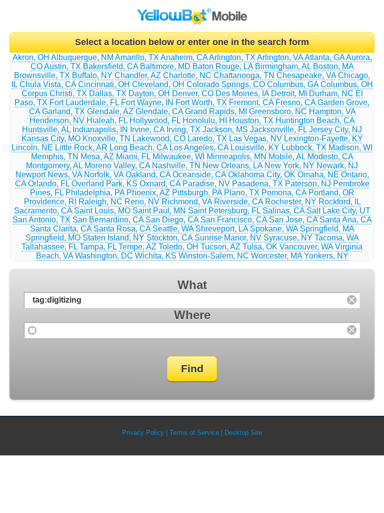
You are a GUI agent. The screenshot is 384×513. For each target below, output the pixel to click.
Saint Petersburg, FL (224, 210)
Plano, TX (242, 192)
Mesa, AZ (97, 156)
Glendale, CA (159, 111)
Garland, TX (63, 111)
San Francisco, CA (233, 219)
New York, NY (289, 165)
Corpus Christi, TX (54, 93)
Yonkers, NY (326, 255)
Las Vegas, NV (255, 138)
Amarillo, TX (137, 57)
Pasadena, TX (257, 183)
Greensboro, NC (278, 111)
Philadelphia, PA (95, 192)
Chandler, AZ (137, 75)
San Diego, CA (172, 219)
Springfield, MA (327, 228)
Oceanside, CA (199, 174)
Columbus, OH (346, 84)
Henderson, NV (57, 120)
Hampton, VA (332, 111)
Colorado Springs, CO (225, 84)
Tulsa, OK (260, 246)
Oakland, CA (148, 174)
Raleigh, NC (100, 201)
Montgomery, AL (54, 165)
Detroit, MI (289, 93)
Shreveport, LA (222, 228)
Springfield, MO (53, 237)
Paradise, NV (206, 183)
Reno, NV (142, 201)
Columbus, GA (292, 84)
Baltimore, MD (165, 66)
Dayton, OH (149, 93)
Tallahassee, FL (50, 246)
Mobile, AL (287, 156)
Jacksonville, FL (278, 129)
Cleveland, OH (158, 84)
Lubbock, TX (304, 147)
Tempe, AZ (137, 246)
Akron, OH (31, 57)
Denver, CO (193, 93)
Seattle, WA (173, 228)
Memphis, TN (54, 156)
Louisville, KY (255, 147)
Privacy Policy (143, 432)
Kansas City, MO (51, 138)
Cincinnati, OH (104, 84)
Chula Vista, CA (48, 84)
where (192, 315)
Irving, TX (183, 129)
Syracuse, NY (288, 237)
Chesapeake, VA (306, 75)
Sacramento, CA (43, 210)
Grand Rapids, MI (216, 111)
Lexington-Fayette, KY (323, 138)
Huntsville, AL (46, 129)
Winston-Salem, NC (213, 255)
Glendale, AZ (110, 111)
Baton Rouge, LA (222, 66)
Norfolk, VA (104, 174)
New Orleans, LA (232, 165)
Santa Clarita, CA (61, 228)
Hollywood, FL (155, 120)
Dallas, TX (107, 93)
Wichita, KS (155, 255)
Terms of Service (194, 432)
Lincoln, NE (32, 147)
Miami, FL (133, 156)
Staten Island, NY (113, 237)
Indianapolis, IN (100, 129)
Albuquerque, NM (82, 57)
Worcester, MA (276, 255)
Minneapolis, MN (236, 156)
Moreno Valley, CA (117, 165)
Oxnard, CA (160, 183)
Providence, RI (50, 201)
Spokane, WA (274, 228)
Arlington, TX (232, 57)
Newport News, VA (49, 174)
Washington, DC (104, 255)
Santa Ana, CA (346, 219)
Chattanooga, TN (244, 75)
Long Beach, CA (139, 147)
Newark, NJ (337, 165)
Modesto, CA (330, 156)
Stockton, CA (169, 237)
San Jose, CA (293, 219)
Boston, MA (333, 66)
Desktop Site (243, 432)
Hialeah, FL (107, 120)
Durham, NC (331, 93)
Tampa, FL (98, 246)
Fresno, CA (296, 102)
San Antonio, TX (41, 219)
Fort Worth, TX (201, 102)
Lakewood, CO (159, 138)
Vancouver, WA (306, 246)
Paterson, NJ (308, 183)
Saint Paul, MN (159, 210)
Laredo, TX (207, 138)
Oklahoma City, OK (262, 174)
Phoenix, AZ (148, 192)
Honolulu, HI (204, 120)
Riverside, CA (238, 201)
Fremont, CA (251, 102)
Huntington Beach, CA (315, 120)
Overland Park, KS (105, 183)
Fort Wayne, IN (147, 102)
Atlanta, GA (324, 57)
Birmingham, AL (283, 66)
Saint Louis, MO (102, 210)
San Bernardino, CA (108, 219)
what (192, 285)
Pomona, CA (284, 192)
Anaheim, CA (184, 57)
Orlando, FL (49, 183)
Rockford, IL (339, 201)
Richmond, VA (187, 201)
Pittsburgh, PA (197, 192)
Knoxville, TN (106, 138)
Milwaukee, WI (178, 156)
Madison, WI (350, 147)
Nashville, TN (176, 165)
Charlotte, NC (187, 75)
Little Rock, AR (81, 147)
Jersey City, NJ (335, 129)
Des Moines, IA (242, 93)
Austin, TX (62, 66)
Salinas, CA (283, 210)
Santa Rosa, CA (122, 228)
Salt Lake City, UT (338, 210)
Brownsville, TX (42, 75)
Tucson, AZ (220, 246)
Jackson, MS (225, 129)
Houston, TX (251, 120)
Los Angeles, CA (199, 147)
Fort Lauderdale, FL (84, 102)
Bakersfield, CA (110, 66)
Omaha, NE (318, 174)
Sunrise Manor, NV (228, 237)
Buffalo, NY (92, 75)
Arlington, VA (280, 57)
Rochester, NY (290, 201)
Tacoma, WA (336, 237)
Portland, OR (331, 192)
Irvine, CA (147, 129)
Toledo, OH (178, 246)
